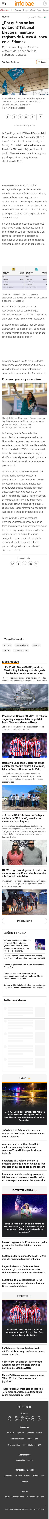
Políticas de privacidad (35, 1497)
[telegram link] (33, 1418)
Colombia (30, 1432)
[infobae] (25, 3)
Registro (7, 645)
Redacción (20, 1460)
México (5, 17)
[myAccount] (45, 4)
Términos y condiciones (14, 1497)
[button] (4, 3)
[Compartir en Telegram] (32, 117)
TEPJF (6, 651)
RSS (39, 1445)
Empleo (30, 1460)
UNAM (25, 10)
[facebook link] (10, 1418)
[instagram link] (22, 1418)
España (39, 1432)
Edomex (36, 645)
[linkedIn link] (39, 1418)
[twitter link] (16, 1418)
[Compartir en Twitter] (20, 117)
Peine (32, 10)
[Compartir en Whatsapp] (8, 117)
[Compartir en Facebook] (14, 117)
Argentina (20, 1432)
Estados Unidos (17, 1439)
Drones (19, 10)
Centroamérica (14, 1445)
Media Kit (24, 1482)
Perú (36, 1439)
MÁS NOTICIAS (24, 921)
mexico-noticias (21, 651)
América (10, 1432)
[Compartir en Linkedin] (26, 117)
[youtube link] (27, 1418)
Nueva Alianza (22, 645)
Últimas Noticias (28, 1445)
